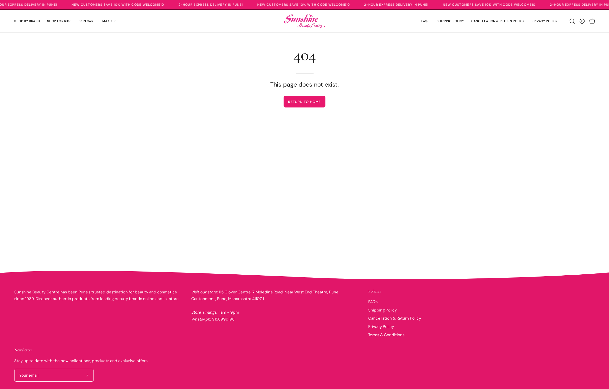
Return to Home (304, 102)
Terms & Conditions (386, 334)
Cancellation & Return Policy (394, 318)
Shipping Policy (382, 309)
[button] (572, 21)
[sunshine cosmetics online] (304, 21)
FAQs (373, 301)
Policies (374, 291)
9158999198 (223, 319)
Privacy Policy (381, 326)
